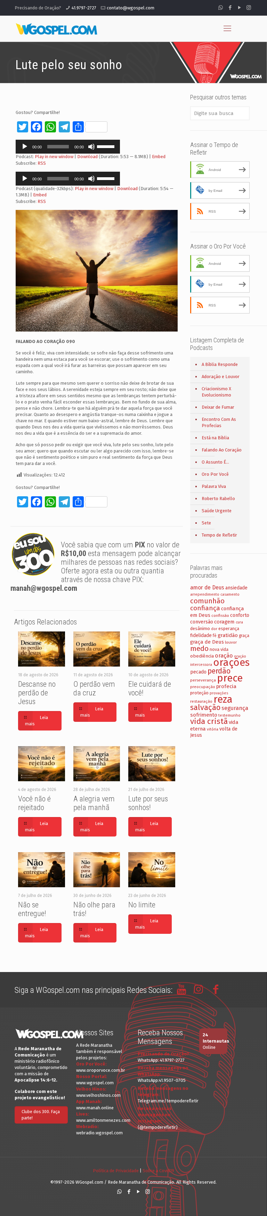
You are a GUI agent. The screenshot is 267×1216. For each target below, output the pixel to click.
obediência (202, 656)
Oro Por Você (215, 474)
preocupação (202, 686)
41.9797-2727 (84, 7)
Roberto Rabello (218, 498)
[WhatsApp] (220, 8)
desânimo (200, 628)
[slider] (106, 146)
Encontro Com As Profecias (219, 422)
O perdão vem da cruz (94, 688)
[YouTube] (239, 8)
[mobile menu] (227, 28)
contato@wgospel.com (130, 7)
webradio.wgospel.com (99, 1132)
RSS (42, 163)
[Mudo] (91, 146)
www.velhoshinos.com (98, 1095)
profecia (226, 686)
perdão (219, 671)
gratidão (228, 635)
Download (87, 156)
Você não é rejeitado (34, 803)
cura (239, 622)
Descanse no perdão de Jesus (37, 693)
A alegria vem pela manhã (94, 803)
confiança (205, 608)
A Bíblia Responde (220, 364)
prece (230, 678)
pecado (198, 672)
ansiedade (236, 588)
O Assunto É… (215, 462)
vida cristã (209, 721)
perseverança (203, 680)
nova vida (219, 649)
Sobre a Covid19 (158, 1170)
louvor (231, 642)
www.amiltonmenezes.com (103, 1120)
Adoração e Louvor (221, 376)
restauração (201, 701)
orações (231, 662)
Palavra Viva (214, 486)
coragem (224, 622)
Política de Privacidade (116, 1170)
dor (214, 629)
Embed (158, 156)
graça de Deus (207, 642)
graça (244, 635)
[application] (68, 147)
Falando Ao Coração (222, 449)
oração (224, 655)
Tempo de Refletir (219, 535)
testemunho (229, 715)
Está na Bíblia (215, 437)
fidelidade (201, 635)
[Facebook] (230, 8)
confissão (220, 615)
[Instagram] (248, 8)
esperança (228, 628)
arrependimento (204, 594)
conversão (201, 622)
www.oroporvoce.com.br (100, 1070)
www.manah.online (95, 1107)
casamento (230, 594)
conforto (239, 615)
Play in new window (54, 156)
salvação (205, 707)
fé (215, 635)
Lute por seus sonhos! (148, 803)
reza (223, 699)
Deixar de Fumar (218, 407)
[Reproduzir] (24, 146)
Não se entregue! (32, 909)
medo (199, 648)
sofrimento (203, 715)
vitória (212, 729)
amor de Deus (207, 587)
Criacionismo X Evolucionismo (216, 392)
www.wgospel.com (95, 1082)
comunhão (207, 601)
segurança (234, 708)
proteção (199, 692)
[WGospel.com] (56, 28)
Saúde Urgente (217, 510)
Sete (206, 522)
